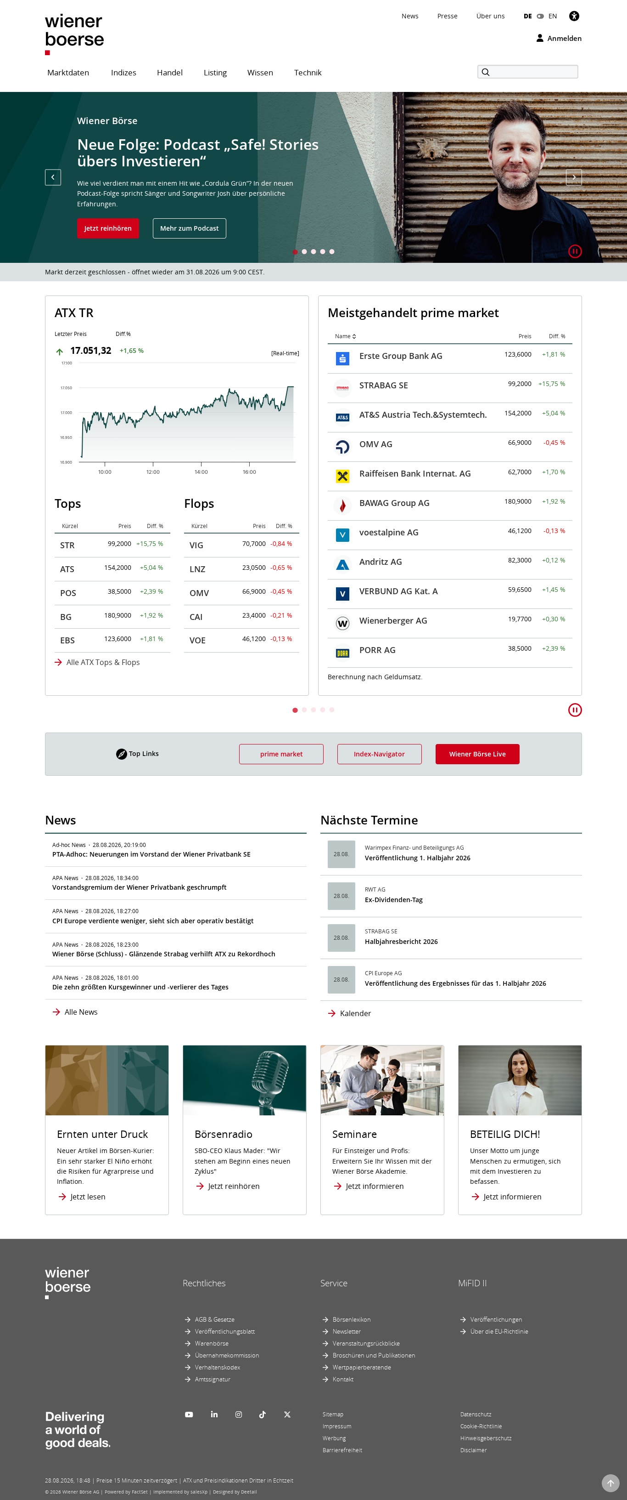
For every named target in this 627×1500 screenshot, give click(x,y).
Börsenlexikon (352, 1319)
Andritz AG (107, 561)
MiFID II (472, 1283)
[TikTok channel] (262, 1414)
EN (553, 15)
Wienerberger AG (120, 620)
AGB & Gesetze (215, 1319)
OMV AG (102, 443)
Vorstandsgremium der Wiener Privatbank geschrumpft (139, 887)
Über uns (490, 15)
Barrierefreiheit (342, 1450)
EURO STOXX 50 (390, 383)
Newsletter (347, 1331)
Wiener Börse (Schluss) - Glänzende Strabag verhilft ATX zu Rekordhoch (163, 953)
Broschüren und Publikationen (374, 1355)
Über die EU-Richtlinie (499, 1331)
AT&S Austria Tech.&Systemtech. (150, 414)
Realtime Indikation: (369, 675)
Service (333, 1283)
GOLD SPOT (382, 530)
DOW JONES (382, 413)
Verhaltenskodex (217, 1367)
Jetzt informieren (375, 1186)
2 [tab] (304, 252)
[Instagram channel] (238, 1414)
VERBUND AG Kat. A (125, 591)
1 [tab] (295, 252)
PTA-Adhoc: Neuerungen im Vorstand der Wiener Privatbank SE (151, 854)
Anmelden (564, 38)
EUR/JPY (375, 648)
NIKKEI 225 (381, 501)
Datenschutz (476, 1414)
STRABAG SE (110, 385)
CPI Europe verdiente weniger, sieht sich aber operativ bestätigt (153, 920)
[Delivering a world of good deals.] (77, 1429)
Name (70, 336)
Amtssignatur (212, 1379)
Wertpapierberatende (362, 1367)
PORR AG (104, 649)
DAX (367, 354)
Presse (447, 15)
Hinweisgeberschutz (486, 1438)
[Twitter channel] (287, 1414)
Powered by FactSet (126, 1492)
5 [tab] (331, 252)
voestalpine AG (116, 532)
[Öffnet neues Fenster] (520, 1080)
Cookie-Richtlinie (481, 1426)
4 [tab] (322, 252)
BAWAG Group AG (121, 502)
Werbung (334, 1438)
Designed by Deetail (235, 1492)
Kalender (355, 1013)
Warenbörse (212, 1343)
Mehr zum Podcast (189, 228)
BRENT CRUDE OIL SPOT (406, 560)
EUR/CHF (377, 619)
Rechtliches (204, 1283)
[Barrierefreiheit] (574, 16)
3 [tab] (313, 252)
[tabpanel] (313, 177)
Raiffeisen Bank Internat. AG (142, 473)
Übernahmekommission (227, 1355)
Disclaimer (473, 1450)
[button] (53, 177)
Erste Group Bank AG (127, 355)
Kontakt (343, 1379)
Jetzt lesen (88, 1197)
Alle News (81, 1012)
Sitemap (333, 1414)
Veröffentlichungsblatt (225, 1331)
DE (528, 15)
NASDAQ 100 (384, 471)
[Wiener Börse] (74, 33)
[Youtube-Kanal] (189, 1414)
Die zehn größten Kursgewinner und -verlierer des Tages (140, 987)
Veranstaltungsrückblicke (366, 1343)
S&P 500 (375, 442)
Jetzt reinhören (108, 228)
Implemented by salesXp (180, 1492)
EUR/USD (377, 589)
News (410, 15)
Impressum (337, 1426)
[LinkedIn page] (214, 1414)
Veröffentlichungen (496, 1319)
